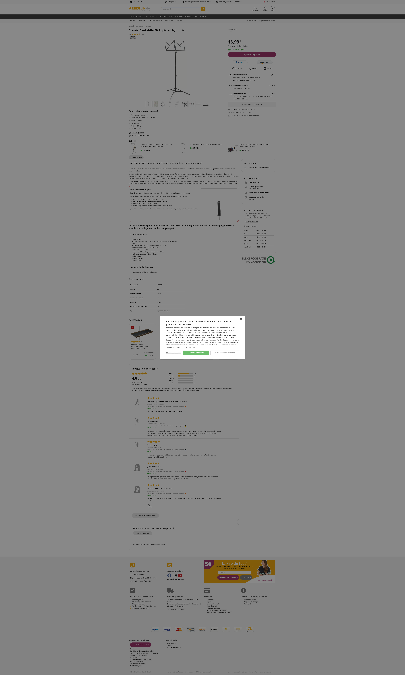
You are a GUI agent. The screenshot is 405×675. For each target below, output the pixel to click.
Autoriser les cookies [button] (196, 353)
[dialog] (202, 337)
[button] (173, 353)
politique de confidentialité (186, 347)
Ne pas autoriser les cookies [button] (225, 353)
